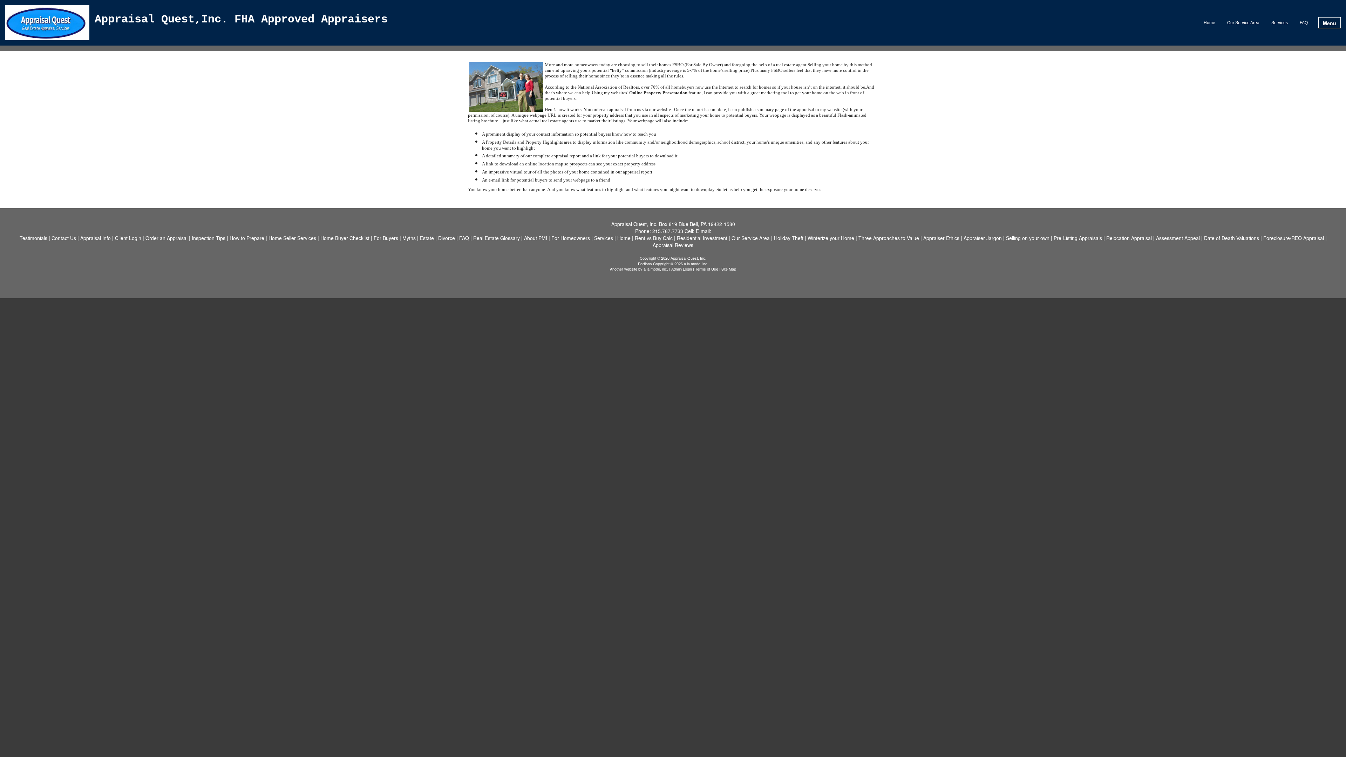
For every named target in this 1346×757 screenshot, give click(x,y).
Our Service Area (1243, 22)
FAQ (1304, 22)
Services (1279, 22)
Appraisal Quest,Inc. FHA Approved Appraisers (241, 20)
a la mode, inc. (656, 269)
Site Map (728, 269)
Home (1209, 22)
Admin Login (681, 269)
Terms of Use (706, 269)
